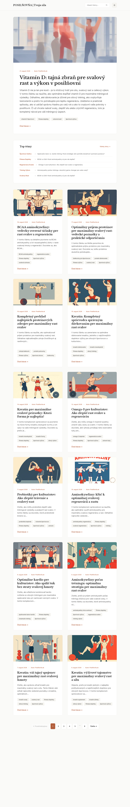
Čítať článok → (25, 126)
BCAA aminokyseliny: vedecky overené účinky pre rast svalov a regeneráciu (37, 230)
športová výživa (25, 154)
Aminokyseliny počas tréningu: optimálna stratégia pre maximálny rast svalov (89, 585)
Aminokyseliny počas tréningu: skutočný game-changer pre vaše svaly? (62, 170)
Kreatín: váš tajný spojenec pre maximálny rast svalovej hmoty (37, 676)
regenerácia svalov (27, 165)
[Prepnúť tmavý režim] (114, 5)
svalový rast (24, 176)
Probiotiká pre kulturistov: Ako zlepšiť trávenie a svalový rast (36, 498)
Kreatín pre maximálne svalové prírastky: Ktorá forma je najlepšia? (34, 413)
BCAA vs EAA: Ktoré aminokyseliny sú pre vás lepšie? (56, 159)
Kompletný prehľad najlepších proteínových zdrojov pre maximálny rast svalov (37, 322)
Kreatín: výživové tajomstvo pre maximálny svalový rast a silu (91, 676)
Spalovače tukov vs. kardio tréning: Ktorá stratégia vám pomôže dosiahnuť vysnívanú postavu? (71, 154)
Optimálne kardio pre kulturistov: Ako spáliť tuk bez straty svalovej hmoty (36, 583)
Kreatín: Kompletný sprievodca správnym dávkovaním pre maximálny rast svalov (92, 322)
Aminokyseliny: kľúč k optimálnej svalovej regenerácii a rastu (88, 498)
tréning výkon (25, 170)
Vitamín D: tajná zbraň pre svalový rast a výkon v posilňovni (62, 80)
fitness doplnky (25, 159)
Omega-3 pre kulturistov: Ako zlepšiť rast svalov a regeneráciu (60, 165)
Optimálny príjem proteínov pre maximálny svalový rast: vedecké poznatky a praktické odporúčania (92, 232)
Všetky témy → (105, 146)
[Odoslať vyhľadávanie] (106, 5)
